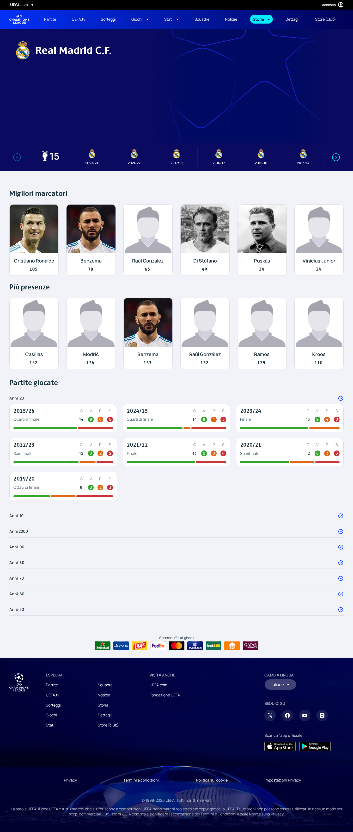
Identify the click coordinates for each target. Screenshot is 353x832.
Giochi (51, 715)
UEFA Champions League (19, 19)
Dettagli (105, 715)
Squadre (105, 685)
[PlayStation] (121, 645)
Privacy (70, 780)
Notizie (104, 695)
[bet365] (213, 645)
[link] (50, 19)
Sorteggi (53, 705)
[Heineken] (102, 645)
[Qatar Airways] (250, 645)
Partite (52, 685)
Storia (103, 705)
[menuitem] (52, 19)
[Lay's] (139, 645)
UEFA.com (158, 685)
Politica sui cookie (212, 780)
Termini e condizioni (141, 780)
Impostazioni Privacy (283, 780)
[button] (140, 19)
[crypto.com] (195, 645)
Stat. (50, 725)
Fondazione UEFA (165, 695)
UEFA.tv (52, 695)
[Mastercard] (176, 645)
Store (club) (108, 725)
